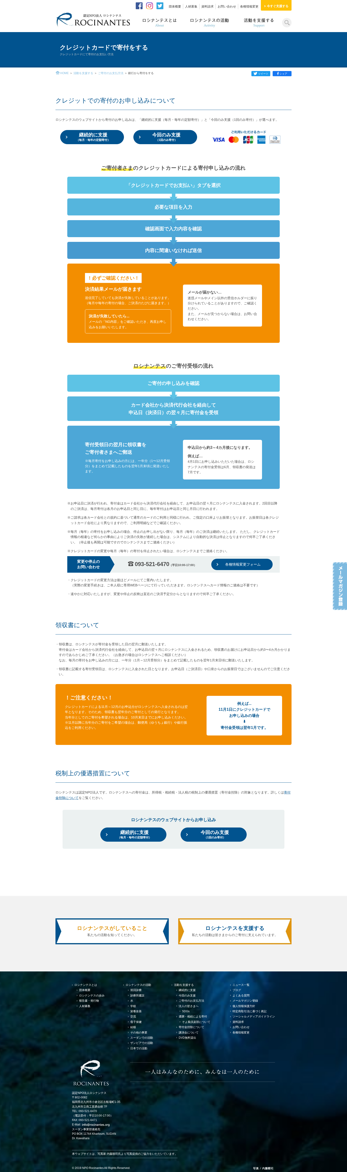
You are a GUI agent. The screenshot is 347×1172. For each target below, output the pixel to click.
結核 (133, 1027)
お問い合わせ (227, 6)
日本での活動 (138, 1048)
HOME (64, 73)
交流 (133, 1016)
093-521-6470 (166, 564)
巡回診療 (136, 990)
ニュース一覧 (241, 985)
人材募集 (191, 6)
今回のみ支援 (166, 137)
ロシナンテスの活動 (138, 985)
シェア (283, 73)
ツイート (263, 73)
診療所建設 (137, 995)
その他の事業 (138, 1032)
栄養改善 (136, 1011)
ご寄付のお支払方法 (110, 73)
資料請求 (207, 6)
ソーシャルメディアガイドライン (254, 1016)
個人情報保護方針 (244, 1006)
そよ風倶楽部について (196, 1022)
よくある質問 (241, 995)
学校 (133, 1006)
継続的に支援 (93, 137)
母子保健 (136, 1022)
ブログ (237, 990)
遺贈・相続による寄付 (193, 1016)
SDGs (186, 1011)
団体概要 (175, 6)
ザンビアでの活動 (141, 1043)
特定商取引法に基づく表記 (250, 1011)
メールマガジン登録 (245, 1000)
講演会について (189, 1032)
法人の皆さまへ (189, 1006)
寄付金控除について (191, 1027)
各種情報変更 (249, 6)
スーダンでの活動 (141, 1037)
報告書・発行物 (89, 1000)
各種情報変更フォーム (243, 564)
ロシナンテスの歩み (92, 995)
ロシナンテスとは (85, 985)
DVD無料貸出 (187, 1037)
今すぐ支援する (277, 6)
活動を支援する (83, 73)
